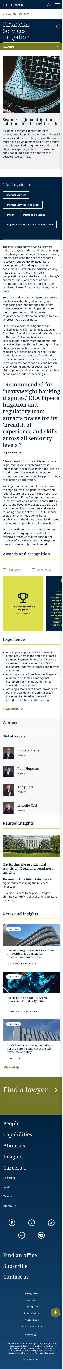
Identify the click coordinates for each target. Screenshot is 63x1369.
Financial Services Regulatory (22, 204)
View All (10, 1067)
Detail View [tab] (44, 569)
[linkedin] (21, 1235)
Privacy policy (31, 1293)
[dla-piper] (13, 4)
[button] (55, 30)
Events (7, 1196)
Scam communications (31, 1326)
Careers (12, 1167)
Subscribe (15, 1265)
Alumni (8, 1206)
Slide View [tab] (14, 569)
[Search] (48, 4)
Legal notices (31, 1300)
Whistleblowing (32, 1319)
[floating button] (55, 1312)
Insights (13, 1156)
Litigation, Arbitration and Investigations (29, 224)
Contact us (16, 1276)
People (11, 1123)
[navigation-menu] (57, 4)
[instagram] (31, 1222)
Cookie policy (31, 1306)
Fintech (10, 214)
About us (14, 1145)
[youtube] (41, 1235)
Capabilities (17, 1134)
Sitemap (29, 1334)
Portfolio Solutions (34, 214)
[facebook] (12, 1222)
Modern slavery (31, 1313)
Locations (9, 1178)
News (6, 1187)
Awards (8, 46)
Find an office (20, 1255)
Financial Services (17, 14)
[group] (23, 603)
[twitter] (51, 1222)
